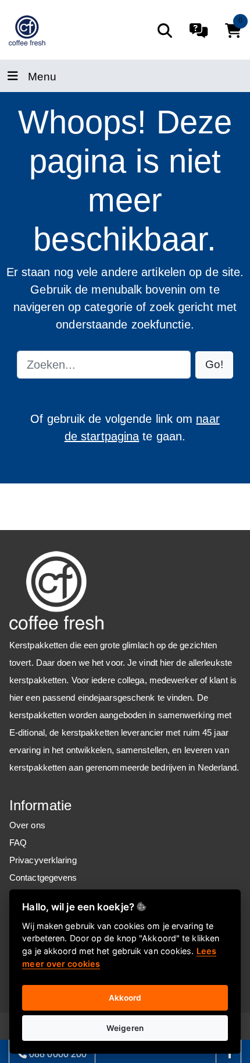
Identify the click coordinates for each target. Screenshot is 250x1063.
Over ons (27, 825)
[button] (214, 365)
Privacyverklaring (43, 860)
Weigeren (125, 1028)
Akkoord (125, 997)
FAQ (18, 842)
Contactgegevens (43, 877)
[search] (165, 30)
